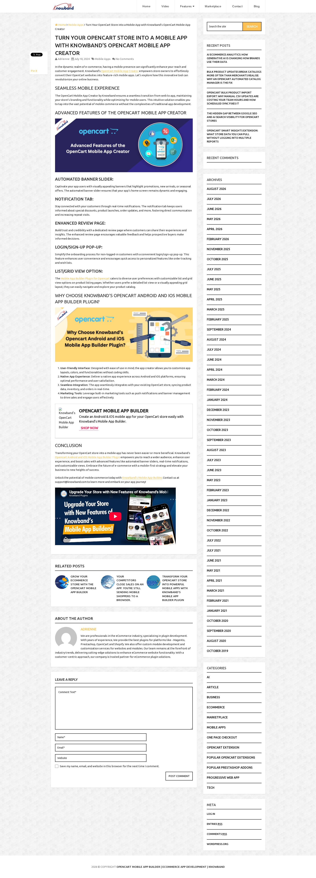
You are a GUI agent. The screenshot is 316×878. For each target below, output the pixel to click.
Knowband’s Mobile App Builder (142, 477)
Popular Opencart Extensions (231, 757)
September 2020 (219, 630)
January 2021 (217, 610)
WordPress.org (217, 844)
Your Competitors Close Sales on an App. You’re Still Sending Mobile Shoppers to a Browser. (130, 588)
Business (213, 697)
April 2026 (214, 229)
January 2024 (217, 399)
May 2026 (213, 219)
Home (146, 6)
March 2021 (215, 590)
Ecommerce (216, 707)
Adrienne (63, 58)
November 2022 (218, 520)
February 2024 (218, 389)
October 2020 (217, 620)
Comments (217, 834)
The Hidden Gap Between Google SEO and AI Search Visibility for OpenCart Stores (233, 117)
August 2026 (216, 188)
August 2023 (216, 450)
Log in (211, 813)
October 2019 (217, 650)
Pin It (34, 70)
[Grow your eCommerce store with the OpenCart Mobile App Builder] (62, 582)
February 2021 (218, 600)
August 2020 (216, 640)
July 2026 (214, 199)
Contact (237, 6)
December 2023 (218, 409)
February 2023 (218, 490)
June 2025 (214, 279)
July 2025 (214, 269)
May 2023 (213, 480)
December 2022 (218, 510)
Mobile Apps (102, 58)
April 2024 (214, 369)
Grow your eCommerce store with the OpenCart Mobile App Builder (83, 584)
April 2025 (214, 299)
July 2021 (214, 550)
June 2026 (214, 209)
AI (208, 677)
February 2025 (218, 319)
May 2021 (213, 570)
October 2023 (217, 430)
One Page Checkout (222, 737)
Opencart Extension (223, 747)
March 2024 (215, 379)
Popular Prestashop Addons (230, 767)
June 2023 (214, 470)
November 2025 (218, 249)
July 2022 (214, 540)
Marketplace (213, 6)
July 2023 (214, 460)
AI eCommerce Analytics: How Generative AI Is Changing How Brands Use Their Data (233, 58)
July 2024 (214, 349)
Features (186, 6)
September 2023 (219, 440)
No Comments (125, 58)
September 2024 (219, 329)
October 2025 (217, 259)
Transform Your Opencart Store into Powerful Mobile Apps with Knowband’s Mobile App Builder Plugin (175, 588)
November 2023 (218, 419)
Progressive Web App (223, 777)
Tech (210, 787)
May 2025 (213, 289)
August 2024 (216, 339)
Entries (214, 823)
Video (165, 6)
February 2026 (218, 239)
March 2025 (215, 309)
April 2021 (214, 580)
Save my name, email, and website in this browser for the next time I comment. (109, 766)
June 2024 (214, 359)
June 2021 (214, 560)
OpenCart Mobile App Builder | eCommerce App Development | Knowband (170, 866)
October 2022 (217, 530)
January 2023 (217, 500)
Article (213, 687)
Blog (257, 6)
